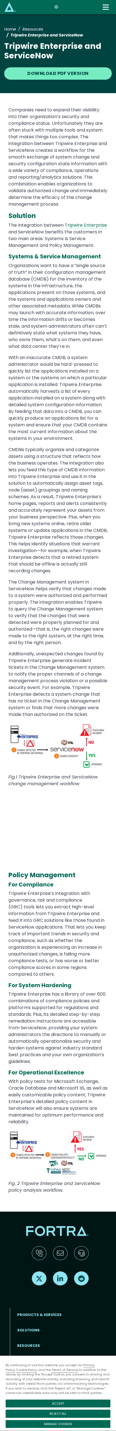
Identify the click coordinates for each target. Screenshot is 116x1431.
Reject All (58, 1413)
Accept (58, 1403)
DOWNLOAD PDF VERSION (58, 73)
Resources (33, 29)
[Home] (10, 7)
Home (10, 29)
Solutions (28, 1330)
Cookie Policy (26, 1370)
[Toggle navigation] (106, 7)
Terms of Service (65, 1370)
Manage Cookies (58, 1424)
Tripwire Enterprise (86, 225)
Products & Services (39, 1314)
